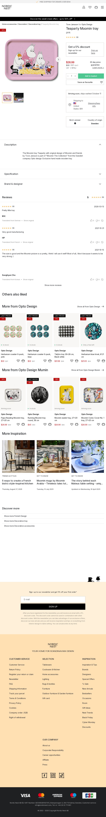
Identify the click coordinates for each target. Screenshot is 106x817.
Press (45, 765)
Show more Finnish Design (15, 516)
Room (84, 703)
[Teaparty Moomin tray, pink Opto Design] (31, 59)
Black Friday (87, 717)
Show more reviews (53, 285)
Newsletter (13, 679)
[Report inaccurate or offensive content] (102, 221)
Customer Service (16, 664)
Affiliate (46, 760)
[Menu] (102, 7)
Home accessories (9, 24)
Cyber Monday (88, 722)
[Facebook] (44, 775)
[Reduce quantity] (68, 76)
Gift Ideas (86, 708)
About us (46, 745)
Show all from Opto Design (88, 306)
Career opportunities (51, 755)
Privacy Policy (15, 703)
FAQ (11, 684)
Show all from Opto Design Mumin (85, 370)
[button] (72, 37)
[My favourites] (90, 7)
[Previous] (4, 59)
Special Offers (88, 679)
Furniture (46, 688)
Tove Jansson (72, 24)
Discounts (86, 727)
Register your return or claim (21, 674)
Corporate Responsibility (53, 750)
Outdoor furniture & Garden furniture (57, 693)
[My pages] (84, 7)
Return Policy (14, 669)
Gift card (46, 698)
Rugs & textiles (48, 684)
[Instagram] (53, 775)
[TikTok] (61, 775)
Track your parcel (16, 693)
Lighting (45, 679)
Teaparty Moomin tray (50, 24)
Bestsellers (87, 693)
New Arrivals (87, 688)
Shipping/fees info (94, 104)
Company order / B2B (18, 712)
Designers (86, 674)
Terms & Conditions (17, 698)
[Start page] (7, 7)
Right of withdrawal (17, 717)
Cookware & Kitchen (51, 669)
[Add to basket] (23, 360)
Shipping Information (18, 688)
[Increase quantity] (75, 76)
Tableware (47, 664)
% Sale (85, 684)
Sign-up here (94, 51)
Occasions (86, 698)
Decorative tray (34, 24)
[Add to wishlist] (18, 360)
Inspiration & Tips (89, 664)
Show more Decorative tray (16, 521)
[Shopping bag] (96, 7)
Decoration (22, 24)
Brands (85, 669)
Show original (29, 221)
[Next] (58, 59)
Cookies (12, 708)
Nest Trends (87, 712)
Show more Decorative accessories (19, 526)
